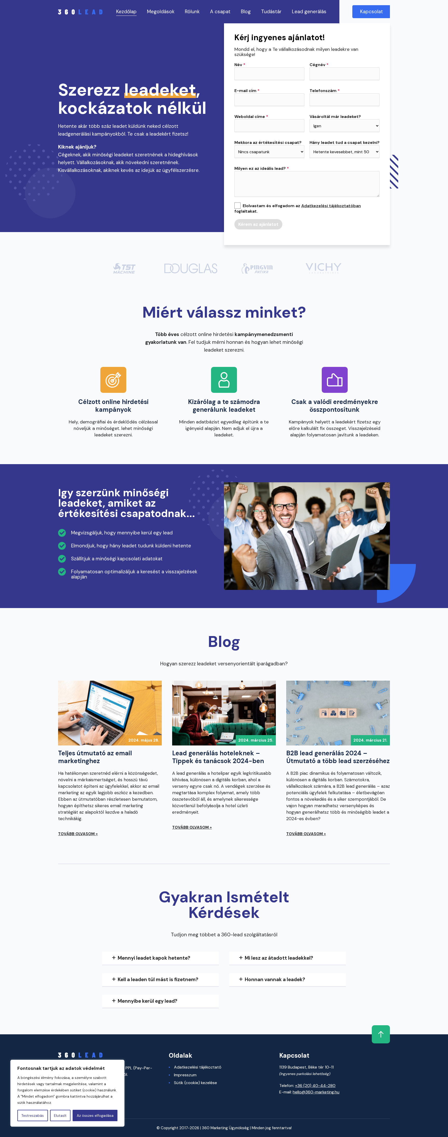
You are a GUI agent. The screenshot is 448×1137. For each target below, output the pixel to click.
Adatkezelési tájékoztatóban (331, 205)
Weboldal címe (251, 116)
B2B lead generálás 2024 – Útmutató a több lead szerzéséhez (338, 757)
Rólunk (192, 11)
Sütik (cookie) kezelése (195, 1082)
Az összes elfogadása (95, 1115)
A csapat (220, 11)
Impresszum (185, 1075)
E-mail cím (247, 90)
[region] (67, 1093)
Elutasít (60, 1115)
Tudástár (271, 11)
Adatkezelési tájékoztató (197, 1067)
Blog (246, 11)
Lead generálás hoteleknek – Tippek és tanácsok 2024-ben (218, 757)
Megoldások (160, 11)
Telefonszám (325, 90)
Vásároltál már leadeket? (335, 116)
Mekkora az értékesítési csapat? (268, 142)
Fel (381, 1034)
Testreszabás (32, 1115)
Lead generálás (309, 11)
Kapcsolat (371, 11)
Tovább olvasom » (78, 833)
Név (239, 64)
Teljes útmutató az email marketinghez (95, 757)
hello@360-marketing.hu (316, 1092)
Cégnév (319, 64)
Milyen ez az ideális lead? (261, 168)
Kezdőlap (126, 11)
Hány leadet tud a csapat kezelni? (345, 142)
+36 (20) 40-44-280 (315, 1085)
